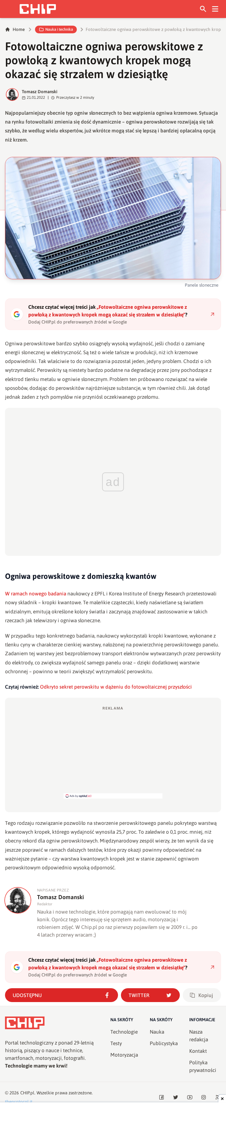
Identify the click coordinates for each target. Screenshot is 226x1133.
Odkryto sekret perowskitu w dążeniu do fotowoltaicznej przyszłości (116, 687)
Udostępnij (27, 995)
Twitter (139, 995)
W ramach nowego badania (35, 594)
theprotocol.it (18, 1101)
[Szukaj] (203, 9)
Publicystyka (164, 1043)
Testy (116, 1043)
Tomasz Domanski (39, 91)
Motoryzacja (124, 1055)
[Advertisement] (113, 752)
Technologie (124, 1032)
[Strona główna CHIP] (37, 9)
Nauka (157, 1032)
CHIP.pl (27, 1092)
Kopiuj (205, 995)
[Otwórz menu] (215, 9)
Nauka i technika (59, 29)
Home (19, 29)
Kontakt (198, 1051)
